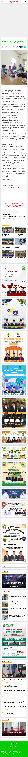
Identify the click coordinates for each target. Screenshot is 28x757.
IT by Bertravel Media (18, 754)
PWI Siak (9, 218)
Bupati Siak (5, 212)
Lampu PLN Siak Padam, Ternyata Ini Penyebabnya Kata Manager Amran (20, 247)
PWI (4, 218)
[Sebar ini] (17, 47)
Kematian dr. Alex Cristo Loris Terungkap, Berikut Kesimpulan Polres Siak (13, 680)
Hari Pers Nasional (14, 212)
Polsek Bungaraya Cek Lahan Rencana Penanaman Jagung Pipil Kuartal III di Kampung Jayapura (20, 258)
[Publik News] (14, 1)
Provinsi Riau (22, 216)
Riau (14, 218)
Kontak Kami (15, 752)
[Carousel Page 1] (10, 586)
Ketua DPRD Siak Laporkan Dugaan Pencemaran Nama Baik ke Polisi (15, 707)
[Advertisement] (14, 21)
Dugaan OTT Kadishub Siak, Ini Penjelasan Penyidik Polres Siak (14, 712)
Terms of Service (4, 754)
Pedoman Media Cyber (10, 753)
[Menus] (2, 1)
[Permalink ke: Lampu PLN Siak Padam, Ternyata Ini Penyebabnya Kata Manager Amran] (20, 241)
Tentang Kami (4, 752)
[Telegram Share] (22, 47)
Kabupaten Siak (6, 214)
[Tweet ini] (20, 47)
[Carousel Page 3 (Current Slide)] (14, 586)
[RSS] (18, 747)
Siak (3, 47)
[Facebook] (10, 747)
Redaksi (9, 752)
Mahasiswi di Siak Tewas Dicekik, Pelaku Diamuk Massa (15, 691)
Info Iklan (3, 753)
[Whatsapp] (25, 47)
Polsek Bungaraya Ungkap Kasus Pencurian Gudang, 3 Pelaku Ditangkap (14, 686)
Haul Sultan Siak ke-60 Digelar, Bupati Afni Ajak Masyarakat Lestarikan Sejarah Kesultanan (13, 583)
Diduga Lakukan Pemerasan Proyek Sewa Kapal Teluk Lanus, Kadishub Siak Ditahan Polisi (14, 696)
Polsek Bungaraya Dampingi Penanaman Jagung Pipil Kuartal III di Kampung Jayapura (20, 235)
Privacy (10, 754)
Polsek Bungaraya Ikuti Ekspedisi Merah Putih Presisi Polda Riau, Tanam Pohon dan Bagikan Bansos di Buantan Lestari (7, 258)
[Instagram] (15, 747)
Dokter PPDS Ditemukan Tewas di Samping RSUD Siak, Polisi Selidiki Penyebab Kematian (14, 702)
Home (20, 751)
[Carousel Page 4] (15, 586)
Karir (20, 752)
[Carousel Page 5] (17, 586)
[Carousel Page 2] (12, 586)
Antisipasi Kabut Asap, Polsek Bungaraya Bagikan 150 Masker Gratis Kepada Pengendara (7, 235)
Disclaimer (19, 753)
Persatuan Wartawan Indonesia (10, 216)
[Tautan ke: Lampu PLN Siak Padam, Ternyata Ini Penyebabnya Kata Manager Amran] (5, 617)
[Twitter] (13, 747)
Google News (16, 187)
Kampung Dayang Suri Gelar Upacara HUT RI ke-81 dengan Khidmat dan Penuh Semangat (7, 247)
